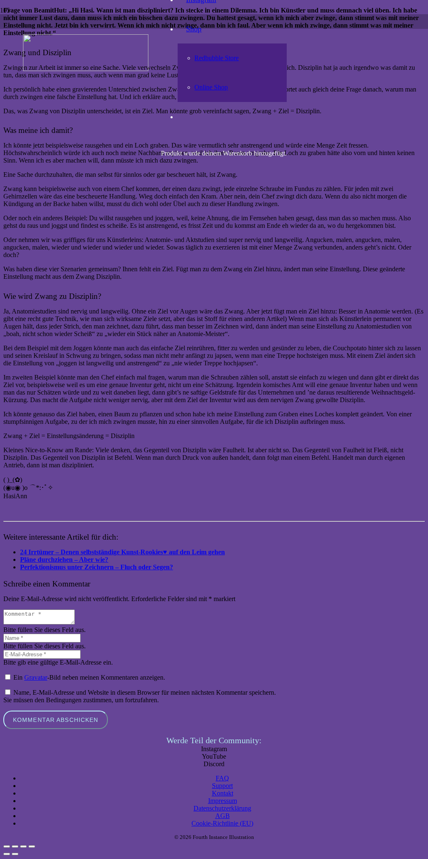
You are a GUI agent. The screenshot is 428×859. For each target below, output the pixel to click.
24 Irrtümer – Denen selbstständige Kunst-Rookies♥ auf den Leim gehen (122, 552)
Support (222, 785)
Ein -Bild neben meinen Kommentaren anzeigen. (89, 677)
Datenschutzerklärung (222, 808)
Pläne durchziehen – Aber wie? (64, 559)
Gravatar (35, 677)
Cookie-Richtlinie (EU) (222, 823)
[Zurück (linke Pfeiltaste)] (6, 854)
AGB (222, 815)
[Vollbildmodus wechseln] (15, 846)
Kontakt (222, 793)
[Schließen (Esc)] (31, 846)
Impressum (222, 800)
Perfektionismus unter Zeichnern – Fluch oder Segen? (96, 567)
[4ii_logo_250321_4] (85, 68)
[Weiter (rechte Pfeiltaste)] (15, 854)
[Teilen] (23, 846)
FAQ (222, 778)
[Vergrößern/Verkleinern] (6, 846)
